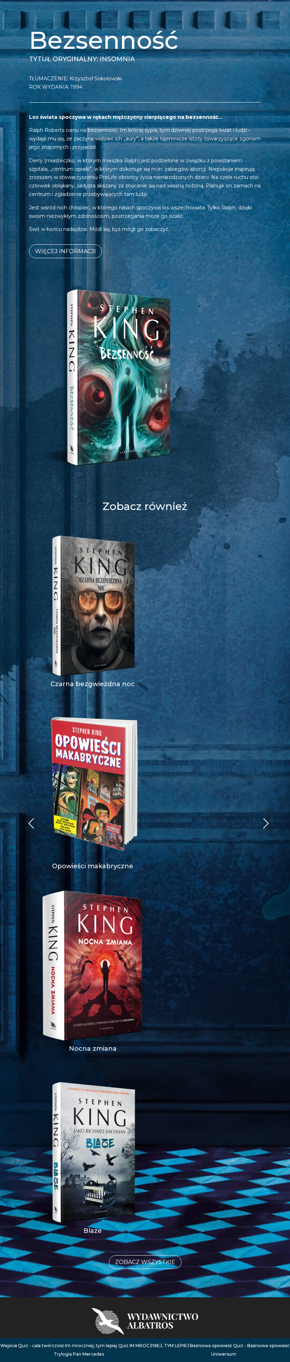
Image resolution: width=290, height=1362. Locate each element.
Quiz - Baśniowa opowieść (261, 1345)
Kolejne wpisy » (31, 823)
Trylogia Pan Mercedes (79, 1354)
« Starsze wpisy (266, 823)
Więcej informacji (65, 251)
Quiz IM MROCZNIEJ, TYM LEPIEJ (153, 1345)
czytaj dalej (93, 668)
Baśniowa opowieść (211, 1345)
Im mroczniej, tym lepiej (91, 1345)
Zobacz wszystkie (145, 1262)
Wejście (8, 1345)
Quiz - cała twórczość (41, 1345)
